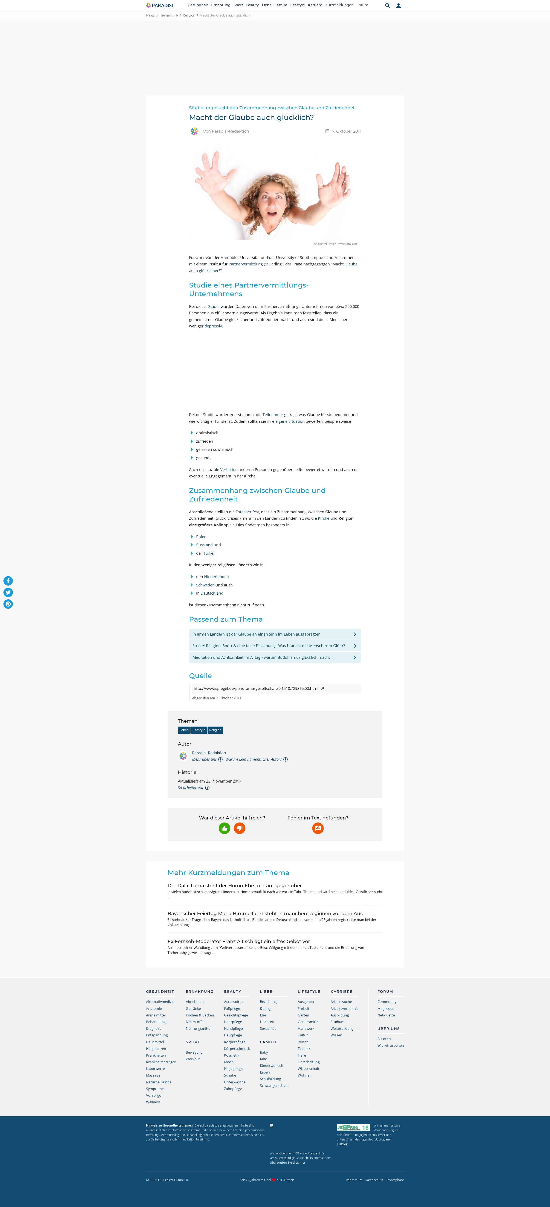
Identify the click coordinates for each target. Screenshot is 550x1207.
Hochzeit (267, 1021)
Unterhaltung (309, 1062)
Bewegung (194, 1052)
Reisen (303, 1042)
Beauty (252, 5)
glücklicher (208, 270)
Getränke (193, 1008)
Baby (264, 1052)
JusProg (342, 1144)
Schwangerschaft (274, 1085)
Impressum (354, 1180)
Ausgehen (306, 1001)
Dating (265, 1008)
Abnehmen (195, 1001)
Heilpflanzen (156, 1048)
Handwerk (306, 1028)
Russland (204, 544)
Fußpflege (232, 1008)
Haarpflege (233, 1021)
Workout (193, 1059)
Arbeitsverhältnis (344, 1008)
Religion (189, 15)
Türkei (208, 553)
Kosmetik (231, 1055)
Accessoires (233, 1001)
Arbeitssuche (341, 1001)
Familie (281, 5)
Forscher (243, 511)
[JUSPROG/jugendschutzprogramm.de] (353, 1127)
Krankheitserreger (161, 1062)
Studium (337, 1021)
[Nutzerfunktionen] (398, 5)
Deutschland (212, 593)
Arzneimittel (156, 1015)
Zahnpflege (233, 1088)
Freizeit (303, 1008)
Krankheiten (156, 1055)
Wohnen (305, 1075)
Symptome (155, 1088)
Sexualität (268, 1028)
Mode (228, 1062)
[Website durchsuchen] (387, 5)
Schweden (205, 585)
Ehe (263, 1015)
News (150, 15)
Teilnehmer (273, 414)
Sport (238, 5)
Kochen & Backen (200, 1015)
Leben (184, 730)
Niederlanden (216, 576)
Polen (201, 536)
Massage (153, 1075)
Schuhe (230, 1075)
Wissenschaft (308, 1068)
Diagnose (153, 1028)
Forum (362, 5)
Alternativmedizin (160, 1001)
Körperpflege (234, 1042)
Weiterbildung (342, 1028)
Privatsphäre (395, 1180)
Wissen (336, 1035)
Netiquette (386, 1015)
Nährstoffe (194, 1021)
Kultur (303, 1035)
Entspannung (157, 1035)
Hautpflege (233, 1035)
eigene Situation (290, 421)
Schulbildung (270, 1079)
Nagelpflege (233, 1068)
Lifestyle (297, 5)
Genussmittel (308, 1021)
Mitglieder (385, 1008)
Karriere (315, 5)
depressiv (213, 326)
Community (386, 1001)
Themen (165, 15)
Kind (263, 1059)
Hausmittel (155, 1042)
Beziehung (268, 1001)
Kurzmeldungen (339, 5)
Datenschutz (374, 1180)
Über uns (388, 1029)
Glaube (351, 264)
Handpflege (233, 1028)
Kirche (323, 518)
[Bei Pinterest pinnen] (8, 604)
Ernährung (221, 5)
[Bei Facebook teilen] (8, 581)
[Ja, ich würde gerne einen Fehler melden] (318, 828)
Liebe (267, 5)
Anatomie (154, 1008)
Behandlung (156, 1021)
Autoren (384, 1038)
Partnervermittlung (246, 264)
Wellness (153, 1102)
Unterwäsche (235, 1082)
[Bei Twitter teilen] (8, 592)
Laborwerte (155, 1068)
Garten (303, 1015)
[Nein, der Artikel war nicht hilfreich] (239, 828)
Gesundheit (198, 5)
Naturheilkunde (158, 1082)
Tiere (302, 1055)
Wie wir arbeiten (390, 1045)
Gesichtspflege (236, 1015)
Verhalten (229, 469)
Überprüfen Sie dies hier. (288, 1162)
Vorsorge (153, 1095)
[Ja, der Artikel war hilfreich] (224, 828)
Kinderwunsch (271, 1065)
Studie (214, 306)
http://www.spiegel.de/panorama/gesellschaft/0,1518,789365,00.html (256, 688)
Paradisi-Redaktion (209, 752)
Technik (304, 1048)
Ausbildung (340, 1015)
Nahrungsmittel (198, 1028)
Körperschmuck (237, 1048)
